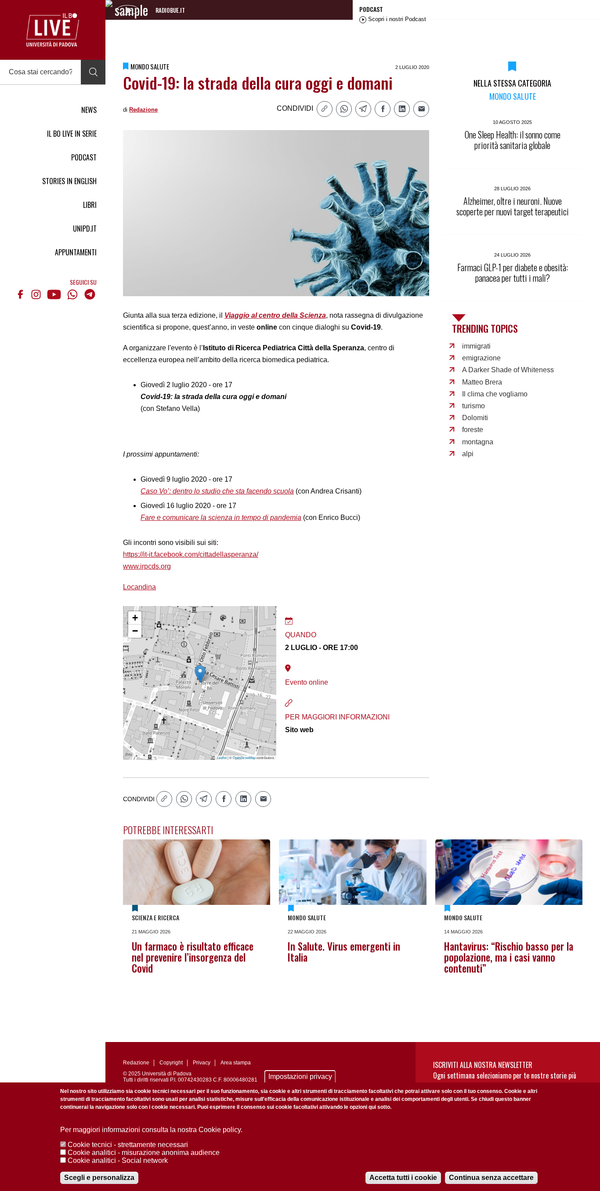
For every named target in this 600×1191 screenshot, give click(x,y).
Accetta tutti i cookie (403, 1177)
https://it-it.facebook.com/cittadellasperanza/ (190, 554)
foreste (472, 429)
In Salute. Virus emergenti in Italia (344, 952)
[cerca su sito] (93, 72)
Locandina (139, 587)
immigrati (476, 346)
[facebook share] (382, 109)
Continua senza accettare (491, 1177)
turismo (473, 406)
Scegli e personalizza (99, 1177)
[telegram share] (363, 109)
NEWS (89, 110)
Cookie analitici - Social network (118, 1160)
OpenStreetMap (244, 757)
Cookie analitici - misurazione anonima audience (144, 1152)
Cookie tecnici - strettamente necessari (128, 1144)
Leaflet (222, 757)
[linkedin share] (402, 109)
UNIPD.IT (85, 228)
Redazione (143, 109)
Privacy (201, 1063)
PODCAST (84, 157)
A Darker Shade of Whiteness (508, 370)
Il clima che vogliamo (495, 394)
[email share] (421, 109)
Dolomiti (475, 417)
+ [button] (135, 617)
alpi (467, 454)
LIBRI (90, 205)
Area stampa (235, 1063)
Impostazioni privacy (300, 1076)
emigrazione (481, 358)
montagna (477, 442)
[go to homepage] (52, 30)
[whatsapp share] (344, 109)
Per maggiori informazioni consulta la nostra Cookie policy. (151, 1129)
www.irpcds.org (147, 566)
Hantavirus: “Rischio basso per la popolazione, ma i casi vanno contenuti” (508, 957)
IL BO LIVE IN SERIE (72, 133)
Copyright (171, 1063)
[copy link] (325, 109)
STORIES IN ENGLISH (69, 181)
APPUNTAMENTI (76, 252)
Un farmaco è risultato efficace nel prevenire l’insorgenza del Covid (192, 957)
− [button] (135, 630)
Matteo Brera (482, 382)
